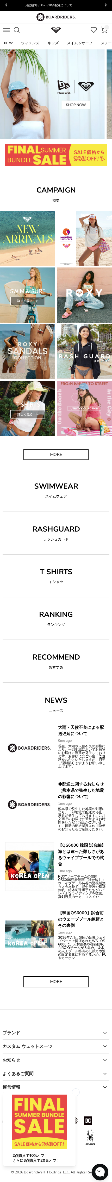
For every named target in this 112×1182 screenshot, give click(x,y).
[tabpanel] (56, 94)
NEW (8, 43)
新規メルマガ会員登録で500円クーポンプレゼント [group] (56, 5)
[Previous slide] (6, 5)
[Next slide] (105, 5)
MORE (56, 454)
